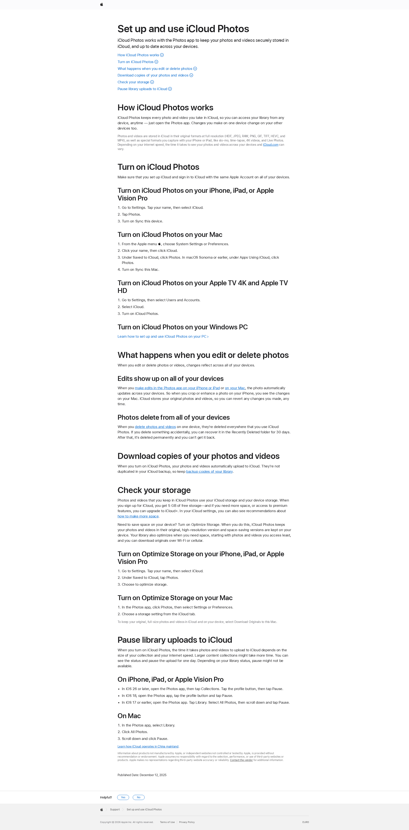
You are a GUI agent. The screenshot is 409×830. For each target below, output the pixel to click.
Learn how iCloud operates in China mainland (148, 746)
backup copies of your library (209, 471)
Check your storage (133, 82)
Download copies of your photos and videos (153, 75)
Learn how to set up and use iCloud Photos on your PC (162, 336)
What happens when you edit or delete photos (155, 68)
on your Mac (235, 388)
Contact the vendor (241, 760)
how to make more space (138, 516)
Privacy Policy (187, 822)
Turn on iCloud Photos (136, 62)
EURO (305, 822)
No (138, 797)
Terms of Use (167, 822)
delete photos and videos (155, 427)
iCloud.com (270, 144)
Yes (123, 797)
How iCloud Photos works (138, 55)
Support (115, 809)
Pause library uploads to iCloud (142, 89)
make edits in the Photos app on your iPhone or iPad (177, 388)
